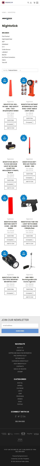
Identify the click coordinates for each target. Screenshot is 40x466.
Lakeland (4, 52)
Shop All (20, 383)
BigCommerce (23, 456)
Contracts (20, 366)
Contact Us (20, 350)
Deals (20, 401)
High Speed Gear (7, 39)
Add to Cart (10, 128)
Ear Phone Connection (8, 57)
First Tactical (5, 36)
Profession (20, 396)
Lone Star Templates (23, 458)
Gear (20, 393)
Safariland (5, 44)
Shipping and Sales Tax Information (20, 353)
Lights (20, 391)
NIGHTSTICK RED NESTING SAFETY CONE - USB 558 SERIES (10, 225)
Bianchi (4, 54)
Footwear (20, 388)
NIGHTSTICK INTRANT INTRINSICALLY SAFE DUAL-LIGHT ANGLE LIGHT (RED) (29, 107)
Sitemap (20, 371)
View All (4, 62)
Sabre (4, 60)
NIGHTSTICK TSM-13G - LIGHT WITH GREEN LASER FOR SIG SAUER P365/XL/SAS (29, 225)
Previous (3, 464)
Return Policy (20, 358)
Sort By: (5, 70)
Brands (20, 399)
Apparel (20, 385)
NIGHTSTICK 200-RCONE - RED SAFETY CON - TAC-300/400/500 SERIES (10, 107)
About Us (20, 347)
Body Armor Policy (20, 363)
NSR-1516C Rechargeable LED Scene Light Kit (29, 279)
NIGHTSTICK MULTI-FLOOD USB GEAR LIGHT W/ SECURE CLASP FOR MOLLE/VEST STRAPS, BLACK (10, 167)
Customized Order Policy (20, 361)
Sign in (16, 369)
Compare (10, 124)
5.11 (3, 47)
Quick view (10, 120)
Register (23, 369)
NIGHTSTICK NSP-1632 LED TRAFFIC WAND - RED (29, 164)
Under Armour (6, 49)
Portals (20, 404)
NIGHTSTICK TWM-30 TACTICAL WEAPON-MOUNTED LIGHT (10, 279)
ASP (3, 41)
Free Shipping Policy (20, 355)
